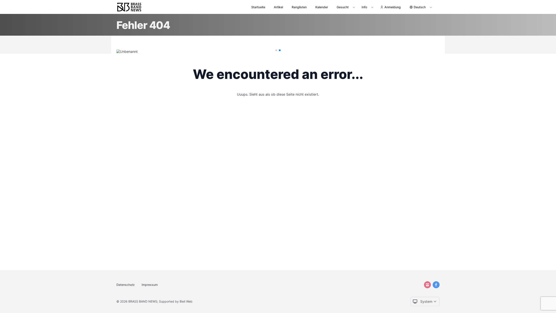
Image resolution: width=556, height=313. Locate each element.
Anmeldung (392, 7)
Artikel (278, 7)
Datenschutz (125, 284)
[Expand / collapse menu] (353, 7)
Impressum (150, 284)
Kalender (321, 7)
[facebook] (436, 284)
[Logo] (129, 7)
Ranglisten (299, 7)
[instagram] (427, 284)
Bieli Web (186, 301)
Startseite (258, 7)
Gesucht (343, 7)
